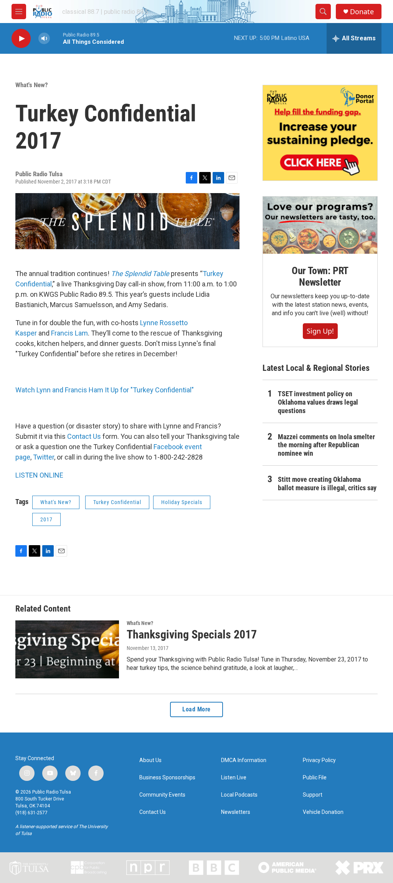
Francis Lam (69, 333)
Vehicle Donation (323, 812)
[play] (21, 38)
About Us (150, 760)
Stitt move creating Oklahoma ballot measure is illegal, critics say (327, 483)
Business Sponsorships (167, 777)
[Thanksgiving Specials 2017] (67, 649)
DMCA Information (243, 760)
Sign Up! (320, 331)
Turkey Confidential (117, 502)
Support (312, 795)
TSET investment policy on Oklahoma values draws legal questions (318, 402)
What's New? (31, 85)
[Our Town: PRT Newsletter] (320, 225)
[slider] (56, 38)
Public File (315, 777)
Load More (196, 709)
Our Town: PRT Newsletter (320, 276)
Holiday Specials (181, 502)
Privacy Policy (319, 760)
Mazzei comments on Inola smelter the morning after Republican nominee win (326, 445)
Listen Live (233, 777)
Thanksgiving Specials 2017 (192, 634)
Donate (362, 12)
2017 (46, 519)
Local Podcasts (239, 795)
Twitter (43, 457)
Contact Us (84, 436)
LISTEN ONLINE (39, 475)
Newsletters (235, 812)
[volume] (44, 38)
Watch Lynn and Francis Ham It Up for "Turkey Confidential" (104, 390)
